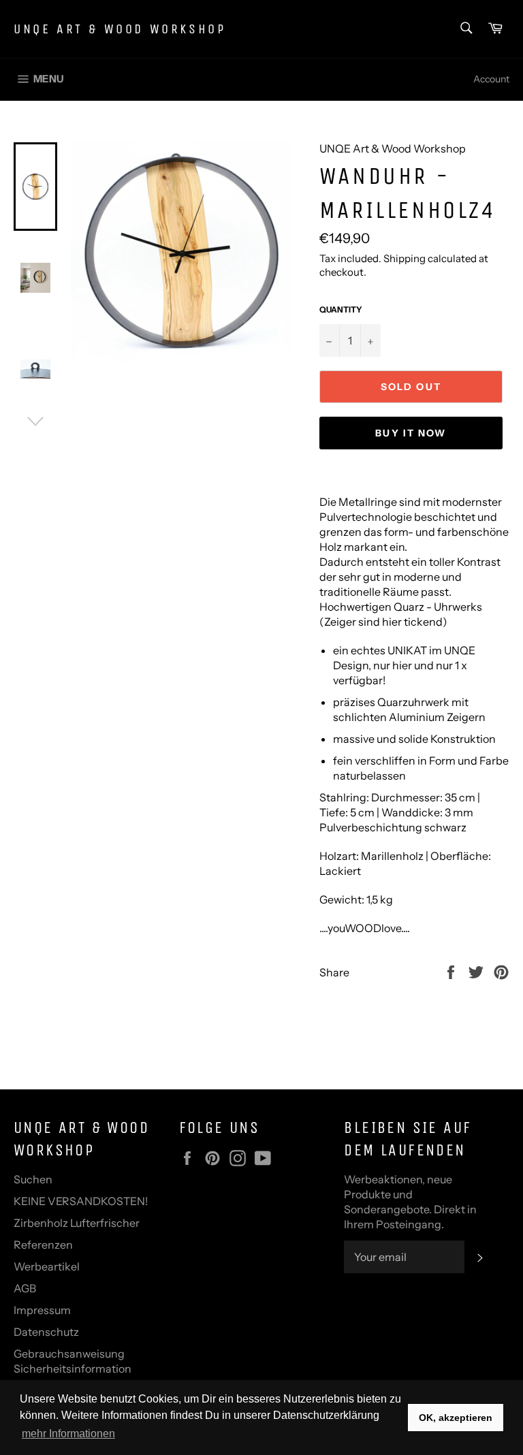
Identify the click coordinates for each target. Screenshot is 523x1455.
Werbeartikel (47, 1266)
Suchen (33, 1179)
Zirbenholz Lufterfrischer (77, 1223)
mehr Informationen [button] (68, 1433)
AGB (25, 1288)
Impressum (42, 1310)
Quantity (340, 309)
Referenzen (43, 1244)
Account (491, 79)
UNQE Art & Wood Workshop (119, 29)
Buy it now (410, 433)
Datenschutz (46, 1332)
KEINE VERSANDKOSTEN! (81, 1201)
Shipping (404, 258)
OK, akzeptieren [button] (455, 1417)
